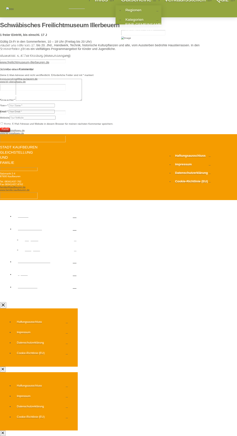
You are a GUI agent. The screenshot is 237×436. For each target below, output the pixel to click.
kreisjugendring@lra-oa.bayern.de (18, 78)
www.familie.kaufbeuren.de (14, 189)
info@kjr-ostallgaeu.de (12, 130)
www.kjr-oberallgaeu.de (13, 81)
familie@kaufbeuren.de (13, 187)
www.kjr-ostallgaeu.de (12, 133)
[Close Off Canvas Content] (3, 305)
